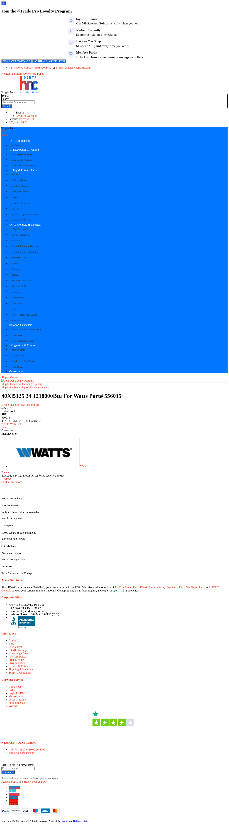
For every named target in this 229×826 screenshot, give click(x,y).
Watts (83, 466)
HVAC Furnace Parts (152, 587)
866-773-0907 (17, 749)
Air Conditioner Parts (126, 587)
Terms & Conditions (20, 672)
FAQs (12, 689)
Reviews (6, 478)
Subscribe (8, 772)
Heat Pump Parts (175, 587)
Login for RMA (18, 693)
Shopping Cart (17, 702)
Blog (11, 643)
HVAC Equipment (19, 140)
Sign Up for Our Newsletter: (17, 764)
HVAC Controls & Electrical (25, 224)
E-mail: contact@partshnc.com (73, 67)
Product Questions (11, 481)
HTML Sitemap (17, 650)
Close (4, 131)
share (4, 427)
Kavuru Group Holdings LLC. (72, 821)
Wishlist (13, 705)
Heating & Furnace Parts (22, 170)
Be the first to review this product (20, 404)
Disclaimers (15, 646)
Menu (4, 134)
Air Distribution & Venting (24, 149)
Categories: (7, 430)
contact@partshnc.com (22, 752)
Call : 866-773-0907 (20, 67)
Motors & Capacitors (20, 324)
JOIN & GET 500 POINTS (16, 61)
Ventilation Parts (195, 587)
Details (5, 472)
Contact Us (15, 686)
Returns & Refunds (19, 666)
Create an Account (26, 115)
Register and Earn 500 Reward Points (22, 73)
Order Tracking (17, 699)
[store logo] (29, 92)
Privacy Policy (17, 662)
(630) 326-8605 (43, 67)
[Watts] (44, 466)
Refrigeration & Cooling (22, 345)
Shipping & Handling (21, 669)
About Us (14, 640)
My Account (16, 371)
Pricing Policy (17, 659)
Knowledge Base (18, 653)
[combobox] (18, 102)
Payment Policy (17, 656)
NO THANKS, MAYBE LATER (49, 61)
